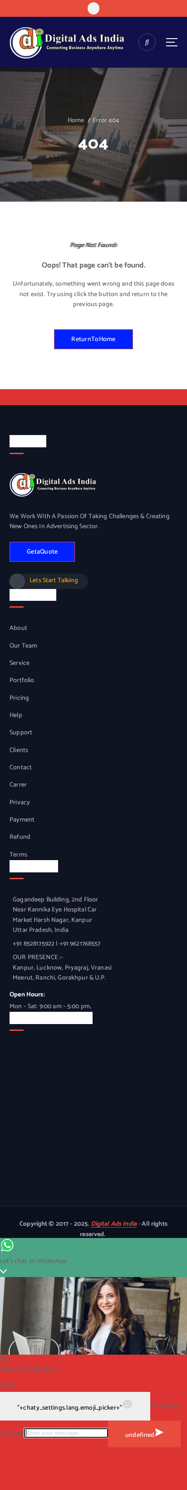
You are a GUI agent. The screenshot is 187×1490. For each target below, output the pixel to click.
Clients (19, 751)
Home (76, 120)
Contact (21, 768)
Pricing (19, 698)
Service (20, 663)
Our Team (23, 646)
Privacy (20, 803)
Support (21, 733)
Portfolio (22, 681)
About (18, 629)
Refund (20, 837)
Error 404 (106, 120)
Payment (22, 820)
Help (16, 716)
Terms (18, 855)
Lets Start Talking (54, 580)
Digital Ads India (114, 1224)
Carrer (18, 785)
